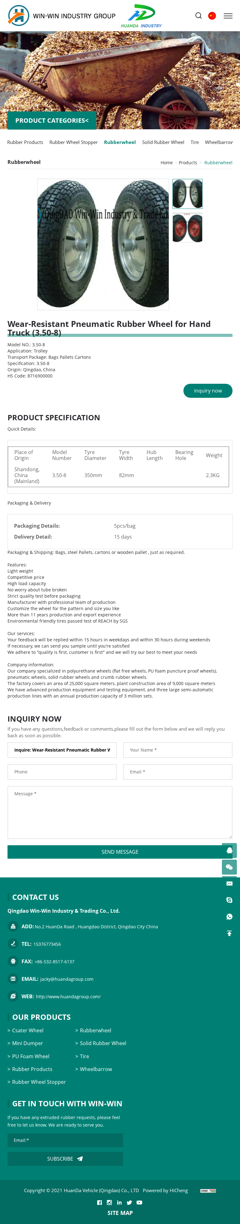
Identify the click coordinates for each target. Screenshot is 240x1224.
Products (188, 162)
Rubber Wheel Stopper (73, 142)
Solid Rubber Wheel (163, 142)
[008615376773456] (229, 916)
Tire (195, 142)
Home (167, 162)
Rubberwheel (120, 142)
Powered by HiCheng (165, 1190)
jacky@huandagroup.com (66, 979)
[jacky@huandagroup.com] (229, 883)
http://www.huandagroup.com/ (68, 996)
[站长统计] (208, 1190)
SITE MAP (120, 1213)
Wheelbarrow (219, 142)
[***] (229, 850)
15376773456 (47, 944)
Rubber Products (25, 142)
